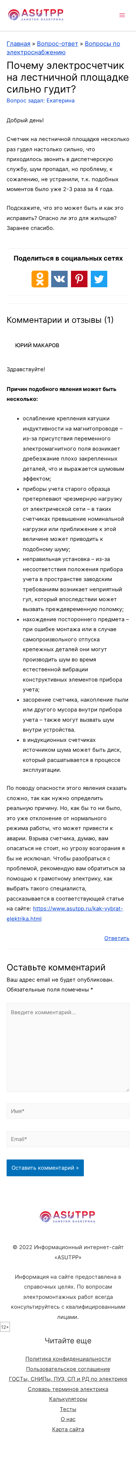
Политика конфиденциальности (68, 1358)
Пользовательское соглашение (68, 1369)
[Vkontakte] (59, 279)
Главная (18, 43)
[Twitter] (99, 279)
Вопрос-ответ (57, 43)
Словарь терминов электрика (68, 1389)
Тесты (68, 1409)
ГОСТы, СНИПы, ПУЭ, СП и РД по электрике (68, 1379)
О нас (68, 1419)
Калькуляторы (68, 1399)
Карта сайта (68, 1429)
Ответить (116, 938)
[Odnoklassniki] (40, 279)
